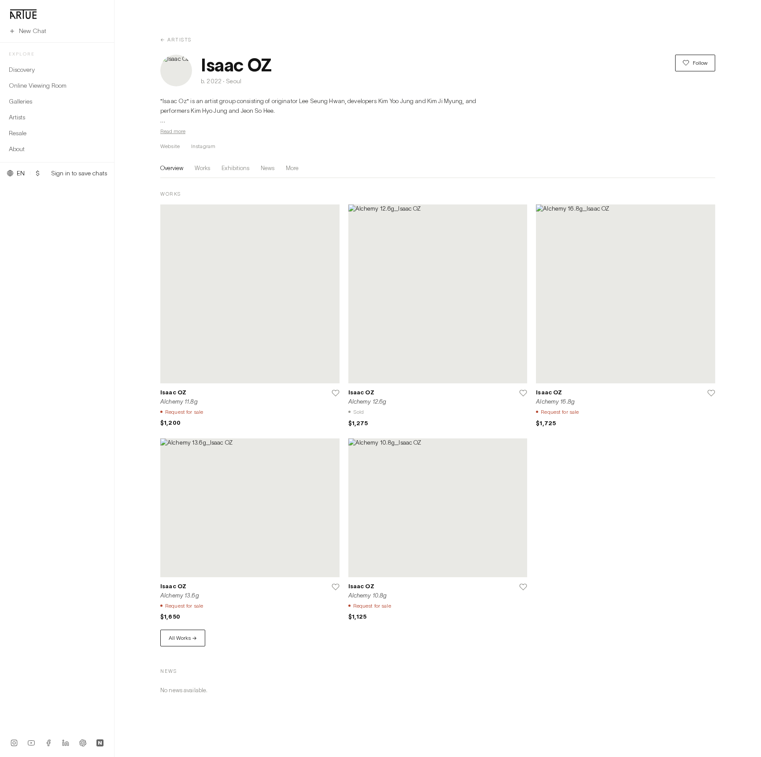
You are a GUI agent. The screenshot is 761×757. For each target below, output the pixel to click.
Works (202, 168)
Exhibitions (235, 168)
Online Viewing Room (37, 85)
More (292, 168)
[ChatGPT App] (83, 743)
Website (170, 146)
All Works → (183, 638)
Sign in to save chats (79, 173)
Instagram (203, 146)
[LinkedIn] (66, 743)
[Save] (336, 393)
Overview (171, 168)
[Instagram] (14, 743)
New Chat (32, 30)
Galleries (20, 101)
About (17, 149)
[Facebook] (48, 743)
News (267, 168)
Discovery (22, 69)
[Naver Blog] (100, 743)
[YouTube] (31, 743)
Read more (172, 131)
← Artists (176, 39)
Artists (17, 117)
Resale (17, 133)
